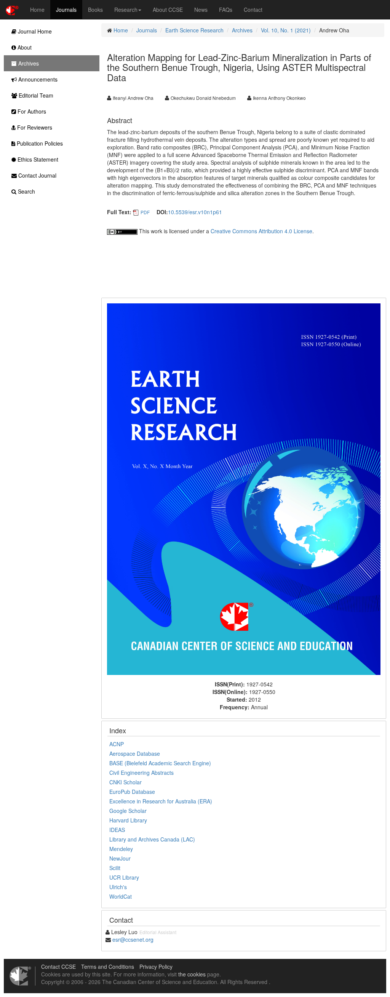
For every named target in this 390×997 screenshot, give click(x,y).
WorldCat (120, 896)
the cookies (192, 974)
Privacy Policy (156, 966)
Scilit (114, 868)
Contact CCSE (58, 966)
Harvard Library (128, 820)
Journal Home (34, 31)
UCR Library (124, 877)
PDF (145, 212)
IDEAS (117, 830)
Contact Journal (36, 175)
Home (37, 9)
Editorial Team (35, 95)
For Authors (31, 111)
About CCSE (168, 9)
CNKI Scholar (125, 782)
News (201, 9)
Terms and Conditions (107, 966)
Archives (242, 30)
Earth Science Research (194, 30)
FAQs (225, 9)
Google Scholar (128, 810)
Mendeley (121, 849)
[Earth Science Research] (243, 488)
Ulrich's (118, 887)
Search (25, 191)
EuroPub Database (132, 791)
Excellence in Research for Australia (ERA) (160, 801)
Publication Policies (39, 143)
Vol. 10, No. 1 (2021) (286, 30)
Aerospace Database (134, 753)
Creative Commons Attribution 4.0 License (261, 231)
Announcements (37, 79)
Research (125, 9)
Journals (66, 9)
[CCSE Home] (12, 9)
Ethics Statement (37, 159)
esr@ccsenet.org (132, 939)
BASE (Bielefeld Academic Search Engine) (160, 763)
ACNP (116, 744)
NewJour (120, 858)
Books (95, 9)
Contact (253, 9)
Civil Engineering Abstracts (141, 772)
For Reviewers (34, 127)
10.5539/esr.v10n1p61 (195, 212)
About (24, 47)
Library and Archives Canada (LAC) (152, 839)
